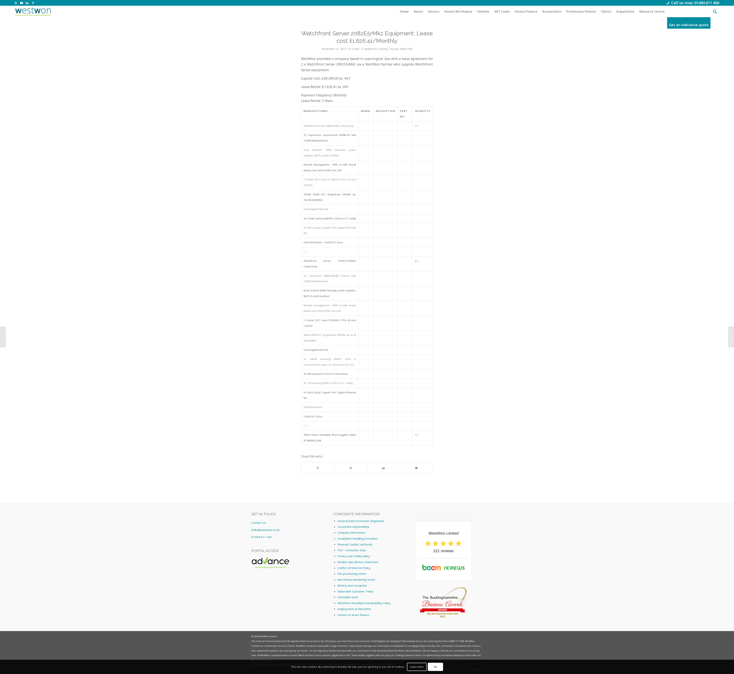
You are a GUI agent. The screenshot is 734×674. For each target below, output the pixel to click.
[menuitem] (404, 11)
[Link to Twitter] (16, 3)
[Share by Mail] (416, 468)
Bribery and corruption (352, 585)
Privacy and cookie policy (353, 556)
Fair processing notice (351, 573)
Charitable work (347, 597)
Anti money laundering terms (356, 579)
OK (435, 666)
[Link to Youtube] (21, 3)
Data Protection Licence (310, 655)
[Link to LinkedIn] (27, 3)
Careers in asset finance (353, 615)
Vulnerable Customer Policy (355, 591)
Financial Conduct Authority (354, 544)
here (418, 641)
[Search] (714, 11)
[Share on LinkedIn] (383, 468)
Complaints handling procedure (357, 538)
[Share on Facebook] (317, 468)
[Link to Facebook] (33, 3)
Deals (355, 49)
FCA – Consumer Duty (351, 550)
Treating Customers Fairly (408, 655)
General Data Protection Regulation (360, 521)
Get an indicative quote (689, 25)
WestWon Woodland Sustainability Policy (364, 603)
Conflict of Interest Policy (354, 568)
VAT (348, 655)
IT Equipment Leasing (374, 49)
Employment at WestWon (354, 609)
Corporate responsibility (353, 527)
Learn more (417, 666)
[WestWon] (33, 11)
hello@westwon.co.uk (265, 530)
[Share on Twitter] (350, 468)
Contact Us (258, 522)
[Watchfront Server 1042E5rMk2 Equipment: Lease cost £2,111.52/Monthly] (3, 337)
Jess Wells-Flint (403, 49)
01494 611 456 (261, 537)
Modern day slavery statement (357, 562)
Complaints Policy (431, 655)
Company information (351, 532)
